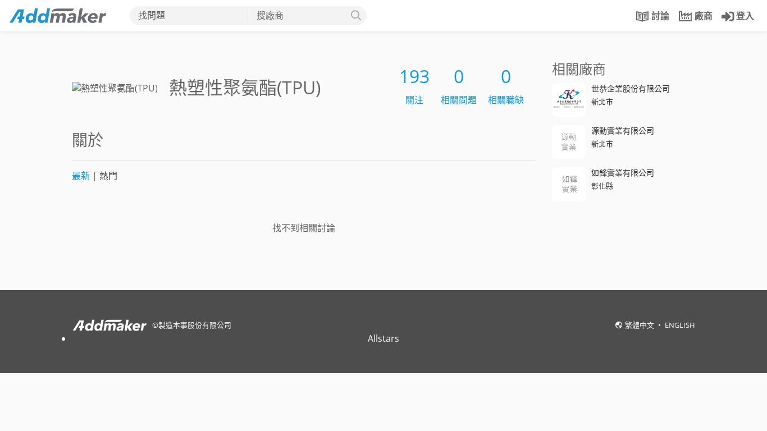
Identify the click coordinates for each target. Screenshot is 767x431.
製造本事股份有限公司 (194, 325)
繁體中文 (640, 325)
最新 (81, 175)
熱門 (108, 175)
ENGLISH (680, 325)
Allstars (383, 338)
